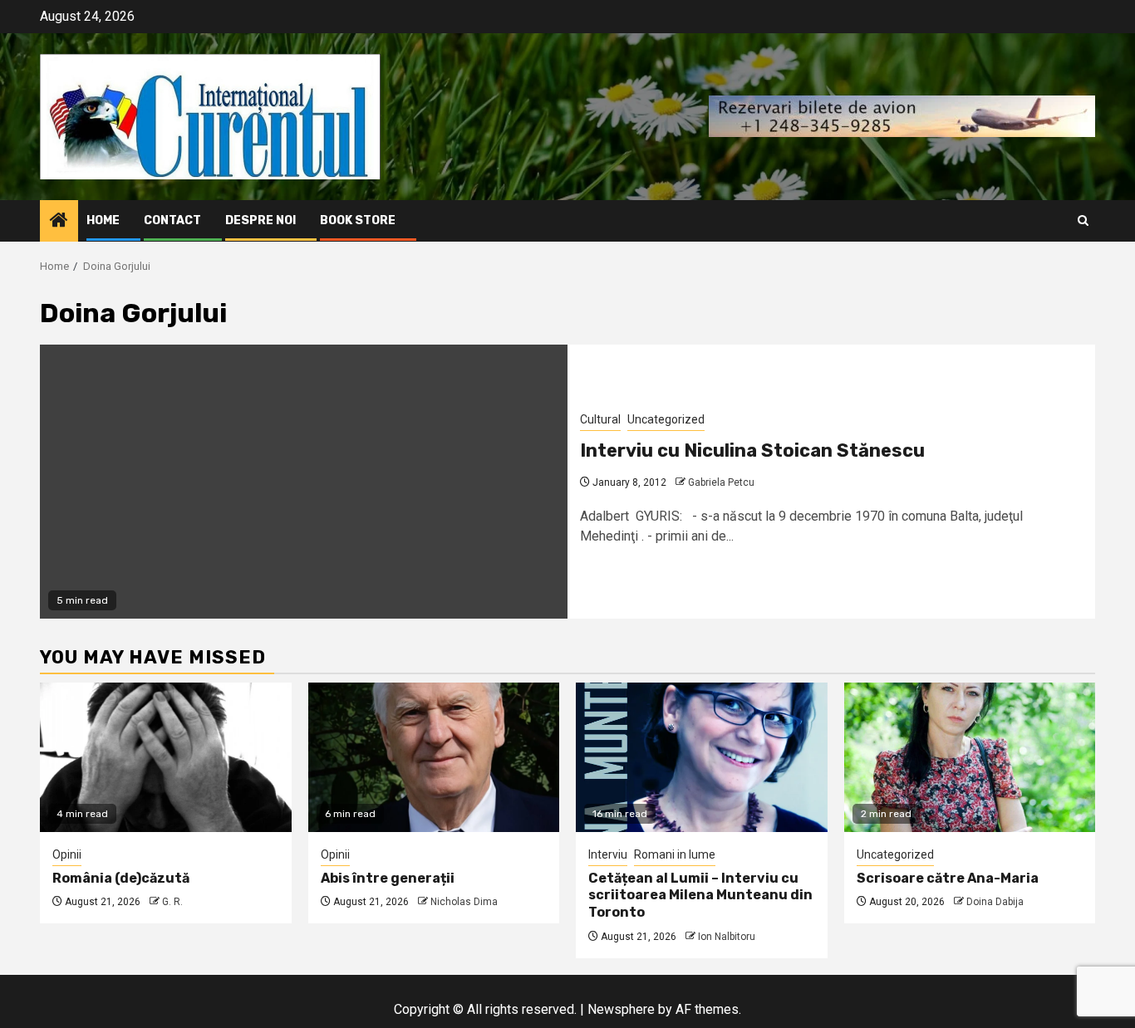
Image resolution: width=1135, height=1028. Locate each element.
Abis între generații (387, 878)
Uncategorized (666, 419)
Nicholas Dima (464, 902)
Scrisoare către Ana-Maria (948, 878)
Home (103, 220)
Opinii (66, 854)
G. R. (172, 902)
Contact (172, 220)
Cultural (600, 419)
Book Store (358, 220)
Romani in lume (674, 854)
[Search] (1083, 220)
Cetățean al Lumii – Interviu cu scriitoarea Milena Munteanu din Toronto (700, 895)
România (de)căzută (120, 878)
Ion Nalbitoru (726, 936)
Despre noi (260, 220)
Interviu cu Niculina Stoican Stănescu (752, 450)
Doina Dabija (995, 902)
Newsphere (621, 1009)
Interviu (607, 854)
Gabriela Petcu (721, 482)
